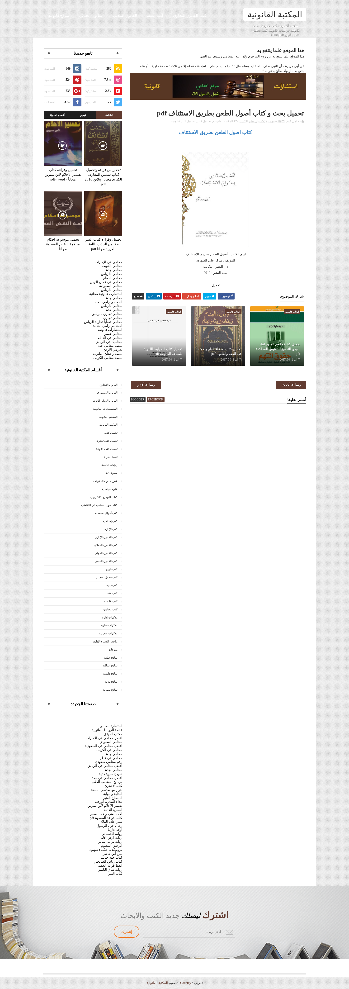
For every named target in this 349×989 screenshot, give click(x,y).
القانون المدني (125, 15)
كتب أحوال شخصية (106, 513)
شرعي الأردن (113, 350)
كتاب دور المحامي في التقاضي (99, 505)
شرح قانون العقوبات (105, 481)
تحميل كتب (204, 121)
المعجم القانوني (108, 416)
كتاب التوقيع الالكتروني (104, 497)
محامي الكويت (112, 266)
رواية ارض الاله (111, 837)
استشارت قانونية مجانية (105, 294)
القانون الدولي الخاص (105, 400)
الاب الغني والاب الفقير (106, 814)
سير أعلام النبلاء (111, 821)
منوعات (113, 649)
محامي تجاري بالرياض (107, 314)
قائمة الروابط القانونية (107, 730)
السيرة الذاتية (113, 810)
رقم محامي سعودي (108, 762)
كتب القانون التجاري (189, 15)
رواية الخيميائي (112, 834)
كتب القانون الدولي (106, 553)
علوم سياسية (110, 489)
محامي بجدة (113, 770)
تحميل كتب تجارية (107, 440)
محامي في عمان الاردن (106, 282)
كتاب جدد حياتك (111, 857)
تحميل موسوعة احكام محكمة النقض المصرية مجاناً (63, 244)
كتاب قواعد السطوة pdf (106, 818)
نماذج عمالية (110, 665)
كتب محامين (110, 609)
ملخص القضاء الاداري (105, 641)
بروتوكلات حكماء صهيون (105, 849)
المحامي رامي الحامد (107, 302)
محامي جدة (114, 270)
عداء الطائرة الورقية (108, 802)
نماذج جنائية (111, 657)
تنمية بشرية (111, 457)
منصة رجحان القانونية (107, 354)
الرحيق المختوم (111, 845)
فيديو (83, 115)
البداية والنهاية (112, 794)
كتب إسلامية (110, 521)
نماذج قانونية (58, 15)
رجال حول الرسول (109, 825)
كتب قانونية (111, 601)
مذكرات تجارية (109, 625)
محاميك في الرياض (108, 342)
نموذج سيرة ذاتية (110, 774)
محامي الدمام (112, 278)
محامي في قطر (111, 758)
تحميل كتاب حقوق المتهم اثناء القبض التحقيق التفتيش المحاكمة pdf (277, 348)
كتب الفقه (155, 15)
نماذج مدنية (111, 681)
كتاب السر (115, 873)
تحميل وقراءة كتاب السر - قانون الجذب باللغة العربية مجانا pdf (103, 244)
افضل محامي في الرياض (104, 766)
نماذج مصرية (110, 689)
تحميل (215, 285)
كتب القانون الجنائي (106, 545)
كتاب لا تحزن (113, 786)
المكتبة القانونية (274, 14)
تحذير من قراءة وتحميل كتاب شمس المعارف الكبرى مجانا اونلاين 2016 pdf (103, 177)
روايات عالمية (109, 464)
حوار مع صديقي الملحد (106, 790)
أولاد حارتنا (115, 830)
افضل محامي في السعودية (103, 746)
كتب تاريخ (112, 569)
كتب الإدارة (111, 529)
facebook (155, 399)
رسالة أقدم (146, 385)
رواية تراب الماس (110, 841)
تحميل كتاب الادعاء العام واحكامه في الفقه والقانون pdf (218, 351)
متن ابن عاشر (112, 854)
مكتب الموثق (113, 734)
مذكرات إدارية (109, 617)
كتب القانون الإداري (106, 537)
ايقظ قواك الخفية (110, 865)
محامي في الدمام (110, 338)
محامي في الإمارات (108, 262)
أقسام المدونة (57, 115)
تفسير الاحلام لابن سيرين (104, 806)
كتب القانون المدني (106, 561)
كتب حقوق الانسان (106, 577)
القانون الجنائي (91, 15)
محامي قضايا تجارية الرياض (103, 322)
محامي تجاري (112, 318)
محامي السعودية (110, 286)
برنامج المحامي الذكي (107, 782)
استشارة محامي (111, 726)
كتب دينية (112, 585)
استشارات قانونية (110, 330)
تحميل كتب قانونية (183, 121)
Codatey (185, 983)
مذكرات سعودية (108, 633)
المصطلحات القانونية (105, 408)
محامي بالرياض (111, 274)
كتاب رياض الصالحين (108, 861)
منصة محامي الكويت (107, 358)
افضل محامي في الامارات (104, 738)
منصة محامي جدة (110, 345)
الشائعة (109, 115)
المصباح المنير (112, 798)
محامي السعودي (110, 742)
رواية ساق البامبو (110, 869)
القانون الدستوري (107, 392)
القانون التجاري (108, 384)
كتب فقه (112, 593)
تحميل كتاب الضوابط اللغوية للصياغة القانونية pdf (163, 351)
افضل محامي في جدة (107, 778)
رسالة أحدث (291, 385)
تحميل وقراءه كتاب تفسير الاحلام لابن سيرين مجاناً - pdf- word (63, 174)
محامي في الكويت (109, 750)
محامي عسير (113, 334)
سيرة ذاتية (111, 473)
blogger (137, 399)
